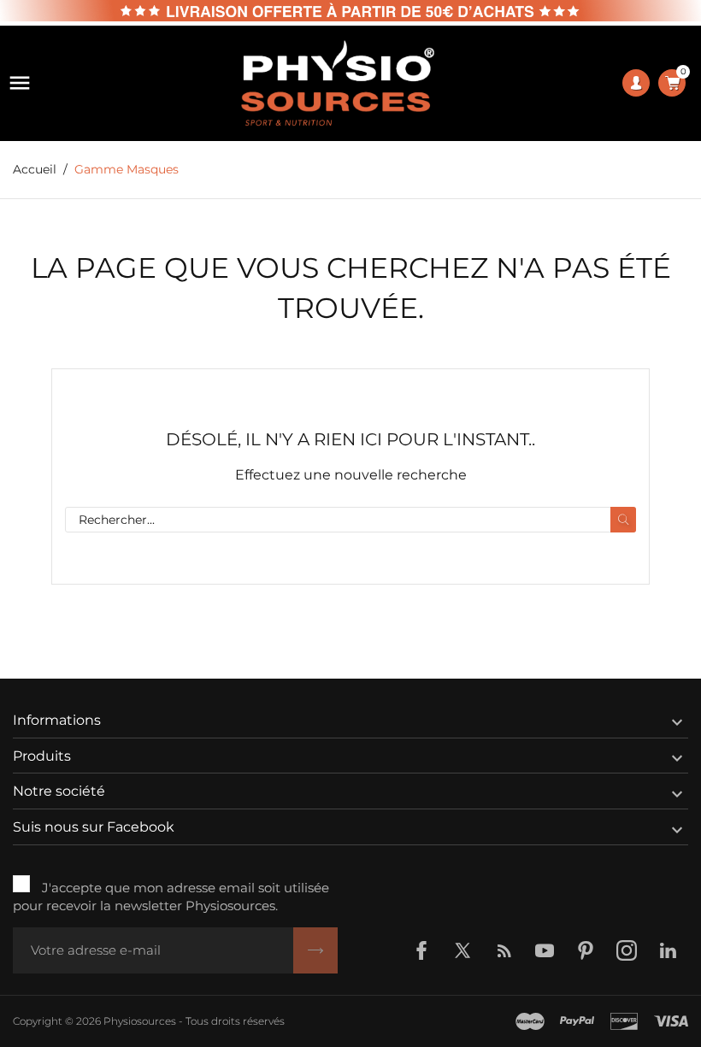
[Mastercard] (530, 1021)
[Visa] (671, 1021)
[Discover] (624, 1021)
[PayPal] (577, 1021)
